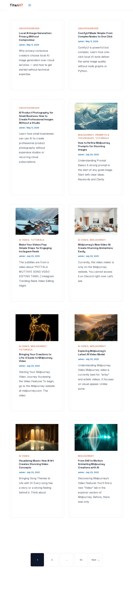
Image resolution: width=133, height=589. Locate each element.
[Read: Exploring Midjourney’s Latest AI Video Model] (96, 327)
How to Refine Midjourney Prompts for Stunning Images (94, 146)
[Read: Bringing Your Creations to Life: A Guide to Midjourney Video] (37, 327)
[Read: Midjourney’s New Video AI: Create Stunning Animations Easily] (96, 221)
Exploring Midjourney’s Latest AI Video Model (92, 352)
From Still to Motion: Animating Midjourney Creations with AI (91, 464)
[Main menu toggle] (29, 5)
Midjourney (86, 135)
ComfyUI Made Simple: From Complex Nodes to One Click (95, 34)
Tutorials (102, 138)
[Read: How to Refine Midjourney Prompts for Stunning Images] (96, 116)
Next (96, 559)
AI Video (24, 240)
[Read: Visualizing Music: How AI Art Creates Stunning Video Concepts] (37, 437)
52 (81, 559)
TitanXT (16, 5)
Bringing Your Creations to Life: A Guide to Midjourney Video (35, 358)
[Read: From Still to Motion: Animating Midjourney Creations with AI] (96, 437)
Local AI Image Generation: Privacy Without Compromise (35, 36)
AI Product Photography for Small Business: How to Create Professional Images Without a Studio (36, 117)
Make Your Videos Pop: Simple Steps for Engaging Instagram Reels (35, 248)
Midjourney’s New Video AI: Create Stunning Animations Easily (95, 248)
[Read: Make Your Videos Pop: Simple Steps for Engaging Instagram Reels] (37, 221)
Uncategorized (29, 28)
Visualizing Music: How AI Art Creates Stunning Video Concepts (36, 464)
